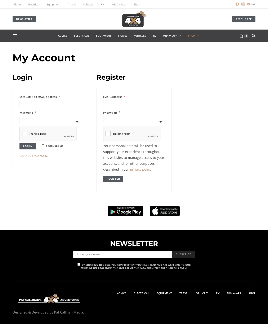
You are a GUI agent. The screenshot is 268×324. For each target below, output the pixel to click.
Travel (72, 4)
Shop (137, 4)
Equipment (54, 4)
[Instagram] (243, 4)
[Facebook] (237, 4)
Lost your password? (33, 156)
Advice (17, 4)
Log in (27, 146)
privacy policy (140, 169)
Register (113, 178)
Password (28, 113)
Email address (114, 97)
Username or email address (39, 97)
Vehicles (88, 4)
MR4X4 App (119, 4)
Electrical (33, 4)
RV (102, 4)
